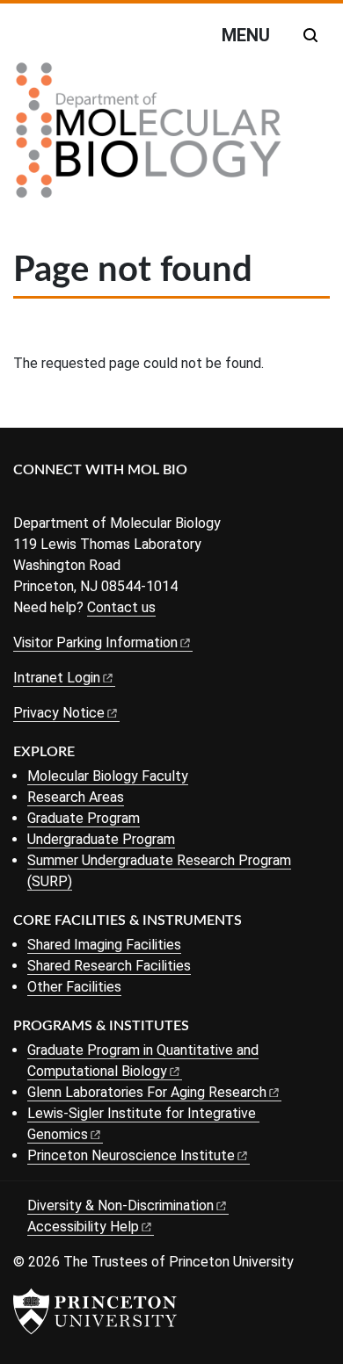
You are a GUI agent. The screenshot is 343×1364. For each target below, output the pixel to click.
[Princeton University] (95, 1311)
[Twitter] (50, 499)
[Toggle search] (310, 35)
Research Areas (75, 797)
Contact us (121, 607)
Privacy (59, 712)
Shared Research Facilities (109, 965)
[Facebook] (24, 499)
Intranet (56, 677)
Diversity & (120, 1205)
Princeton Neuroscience (131, 1155)
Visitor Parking (95, 642)
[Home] (148, 137)
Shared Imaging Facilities (104, 944)
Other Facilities (74, 986)
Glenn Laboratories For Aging (146, 1092)
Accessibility (83, 1226)
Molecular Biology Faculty (107, 776)
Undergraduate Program (101, 839)
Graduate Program (83, 818)
